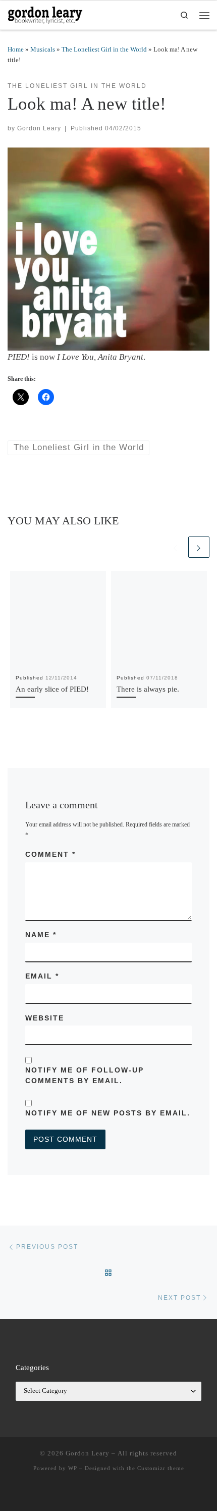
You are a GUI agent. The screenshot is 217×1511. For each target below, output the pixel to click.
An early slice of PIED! (52, 689)
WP (72, 1468)
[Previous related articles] (175, 547)
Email (42, 976)
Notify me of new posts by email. (107, 1113)
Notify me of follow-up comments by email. (84, 1075)
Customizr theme (160, 1468)
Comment (50, 854)
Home (16, 49)
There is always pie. (148, 689)
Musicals (42, 49)
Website (44, 1018)
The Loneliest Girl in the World (104, 49)
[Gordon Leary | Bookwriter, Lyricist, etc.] (45, 14)
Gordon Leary (39, 128)
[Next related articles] (198, 547)
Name (41, 935)
